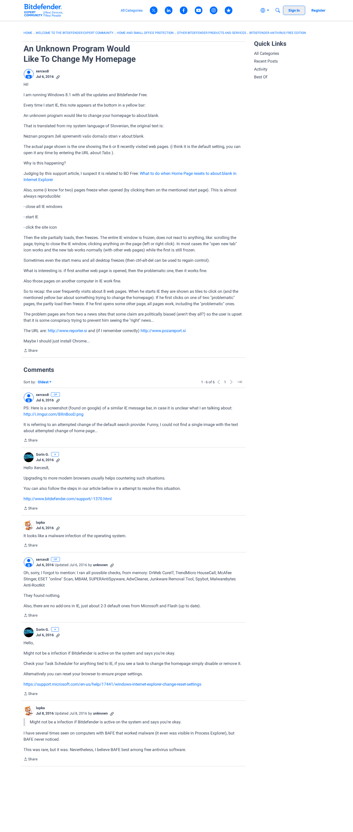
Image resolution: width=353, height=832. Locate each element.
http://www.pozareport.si (163, 330)
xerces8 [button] (42, 71)
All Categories (266, 53)
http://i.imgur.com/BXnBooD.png (53, 414)
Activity (260, 69)
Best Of (260, 76)
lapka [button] (40, 522)
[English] (44, 10)
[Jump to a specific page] (239, 382)
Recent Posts (266, 61)
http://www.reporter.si (67, 330)
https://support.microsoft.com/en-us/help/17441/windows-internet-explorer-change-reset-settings (112, 684)
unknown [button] (100, 565)
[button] (29, 74)
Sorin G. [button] (42, 454)
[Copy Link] (58, 76)
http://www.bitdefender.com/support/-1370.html (68, 498)
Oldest (43, 382)
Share (30, 351)
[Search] (277, 10)
